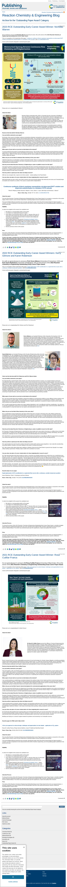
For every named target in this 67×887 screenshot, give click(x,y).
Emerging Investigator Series (31, 219)
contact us (24, 223)
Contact (44, 873)
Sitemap (44, 875)
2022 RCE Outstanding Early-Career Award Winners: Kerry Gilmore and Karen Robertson (31, 254)
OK (13, 877)
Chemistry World (6, 831)
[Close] (24, 847)
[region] (13, 866)
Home (49, 1)
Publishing (54, 1)
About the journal (6, 816)
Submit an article (6, 823)
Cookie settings (13, 881)
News (3, 841)
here (13, 221)
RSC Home (5, 822)
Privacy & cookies (26, 873)
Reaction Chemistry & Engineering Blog (30, 15)
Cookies (54, 883)
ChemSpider (62, 1)
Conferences (5, 833)
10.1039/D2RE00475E (43, 39)
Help (43, 871)
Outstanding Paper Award (8, 843)
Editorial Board (5, 818)
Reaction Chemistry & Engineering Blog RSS (52, 12)
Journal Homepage (6, 820)
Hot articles (5, 839)
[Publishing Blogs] (33, 6)
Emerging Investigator (7, 837)
